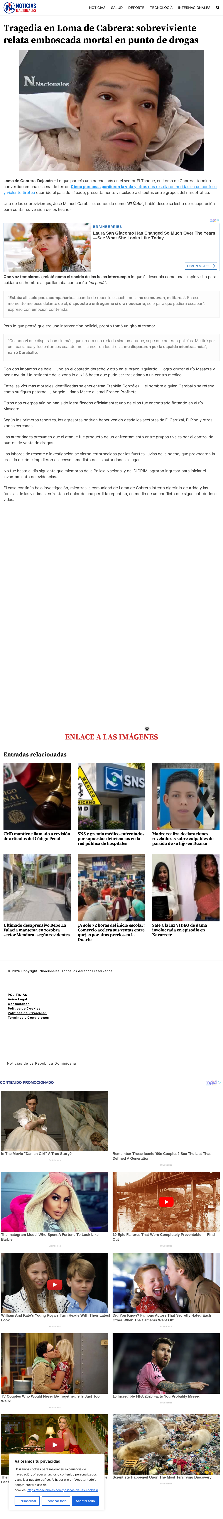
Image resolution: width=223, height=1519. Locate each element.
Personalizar (27, 1501)
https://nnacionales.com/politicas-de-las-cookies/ (62, 1490)
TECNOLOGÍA (161, 7)
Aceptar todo (85, 1501)
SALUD (117, 7)
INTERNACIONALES (194, 7)
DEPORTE (136, 7)
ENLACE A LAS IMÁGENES (111, 737)
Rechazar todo (56, 1501)
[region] (57, 1482)
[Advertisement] (185, 758)
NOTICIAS (97, 7)
